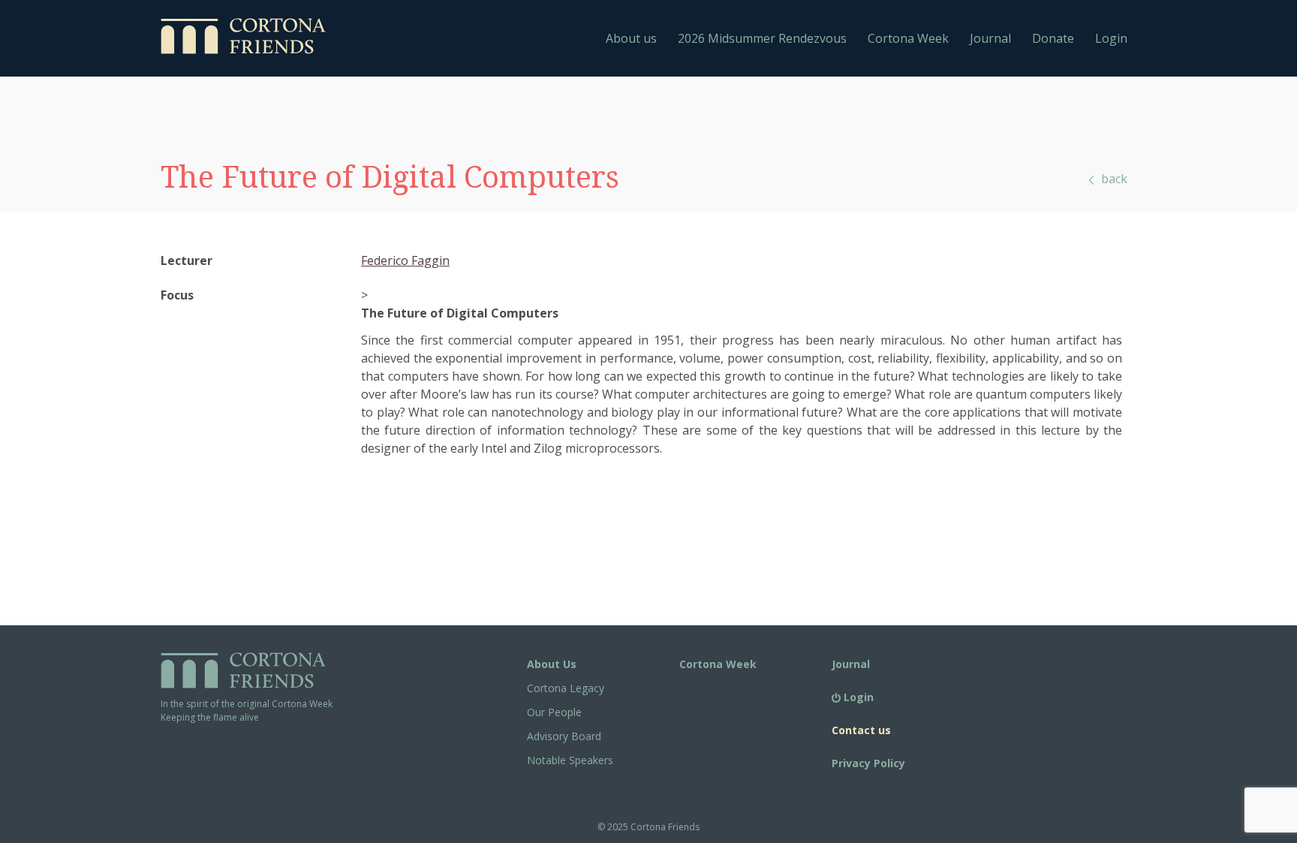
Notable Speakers (570, 760)
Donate (1053, 38)
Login (1111, 38)
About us (631, 38)
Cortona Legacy (565, 688)
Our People (554, 712)
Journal (990, 38)
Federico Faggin (405, 260)
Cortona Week (908, 38)
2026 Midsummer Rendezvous (762, 38)
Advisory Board (564, 736)
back (1112, 178)
